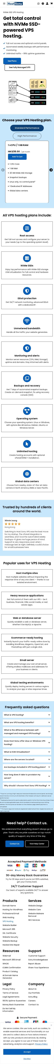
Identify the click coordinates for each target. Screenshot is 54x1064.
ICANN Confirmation (12, 967)
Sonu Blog (32, 996)
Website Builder (10, 925)
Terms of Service (10, 993)
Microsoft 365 (9, 929)
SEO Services (34, 920)
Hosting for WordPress (13, 909)
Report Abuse (34, 963)
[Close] (51, 1025)
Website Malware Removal (36, 914)
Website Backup (10, 941)
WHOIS (6, 963)
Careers (32, 1000)
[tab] (27, 128)
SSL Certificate (9, 933)
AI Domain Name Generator (10, 976)
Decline (27, 1059)
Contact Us (33, 1004)
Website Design (35, 905)
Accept (27, 1052)
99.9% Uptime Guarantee (14, 1000)
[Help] (43, 3)
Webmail (7, 955)
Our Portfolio (34, 993)
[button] (3, 170)
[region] (27, 1043)
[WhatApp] (38, 3)
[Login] (47, 3)
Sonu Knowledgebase (38, 959)
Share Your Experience (38, 967)
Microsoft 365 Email (11, 959)
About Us (32, 989)
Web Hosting (8, 917)
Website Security (10, 937)
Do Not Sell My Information (9, 1009)
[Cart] (51, 3)
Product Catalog (10, 971)
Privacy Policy (41, 1044)
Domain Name (9, 905)
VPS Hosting (8, 921)
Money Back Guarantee (13, 1004)
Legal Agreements (11, 996)
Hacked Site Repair (11, 945)
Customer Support (36, 955)
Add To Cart (17, 157)
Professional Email (11, 913)
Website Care (34, 909)
